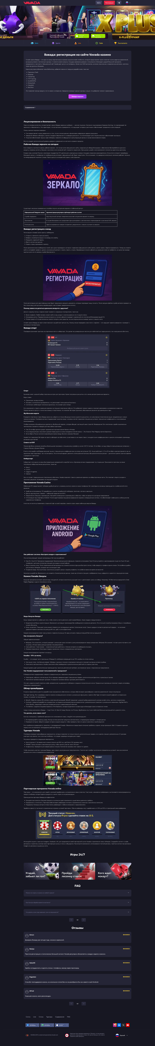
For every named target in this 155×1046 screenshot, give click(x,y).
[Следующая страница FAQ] (84, 920)
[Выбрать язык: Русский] (128, 3)
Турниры (49, 1017)
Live (34, 1017)
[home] (32, 3)
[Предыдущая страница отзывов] (71, 1004)
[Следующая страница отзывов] (84, 1004)
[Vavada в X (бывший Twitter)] (123, 1025)
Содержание (59, 1017)
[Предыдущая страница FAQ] (71, 920)
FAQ (68, 1017)
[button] (153, 23)
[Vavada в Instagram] (115, 1025)
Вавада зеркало (77, 96)
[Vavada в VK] (119, 1025)
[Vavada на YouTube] (128, 1025)
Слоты (28, 1017)
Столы (41, 1017)
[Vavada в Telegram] (119, 3)
